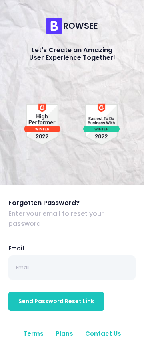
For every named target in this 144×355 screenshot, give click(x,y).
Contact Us (103, 333)
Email (16, 248)
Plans (64, 333)
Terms (33, 333)
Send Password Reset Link (56, 301)
